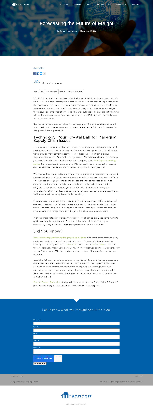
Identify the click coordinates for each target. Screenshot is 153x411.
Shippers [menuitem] (100, 4)
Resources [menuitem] (76, 4)
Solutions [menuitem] (64, 4)
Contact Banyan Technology (47, 282)
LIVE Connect (99, 244)
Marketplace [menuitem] (121, 4)
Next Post (138, 376)
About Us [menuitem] (89, 4)
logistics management (75, 91)
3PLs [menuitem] (110, 4)
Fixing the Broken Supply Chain (24, 382)
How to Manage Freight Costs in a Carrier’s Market (121, 382)
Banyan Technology (68, 31)
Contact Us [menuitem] (135, 4)
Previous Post (16, 376)
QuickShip (71, 244)
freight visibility (51, 91)
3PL (42, 91)
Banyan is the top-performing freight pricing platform (59, 237)
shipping (62, 91)
